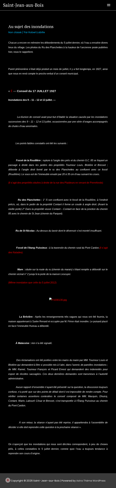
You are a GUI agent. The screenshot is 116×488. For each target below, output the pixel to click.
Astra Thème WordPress (90, 480)
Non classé (14, 32)
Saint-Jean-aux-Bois (23, 5)
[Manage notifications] (7, 480)
